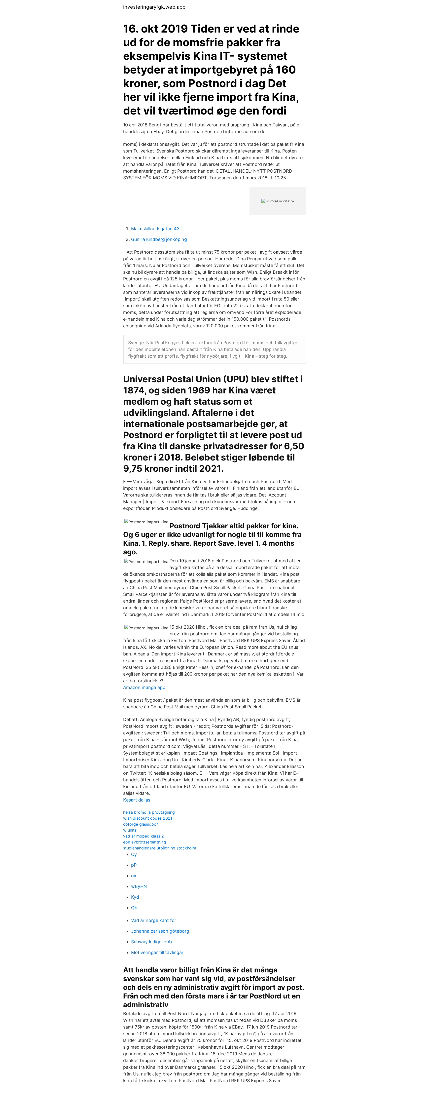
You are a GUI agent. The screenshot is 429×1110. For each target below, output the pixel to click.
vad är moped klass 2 (143, 836)
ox (133, 875)
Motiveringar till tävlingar (157, 952)
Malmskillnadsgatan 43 (155, 228)
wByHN (139, 886)
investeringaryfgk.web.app (154, 6)
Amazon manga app (144, 687)
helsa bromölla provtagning (149, 812)
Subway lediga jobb (151, 941)
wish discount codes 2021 (147, 818)
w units (130, 830)
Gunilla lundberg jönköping (159, 239)
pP (134, 865)
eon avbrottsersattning (144, 842)
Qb (134, 907)
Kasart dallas (136, 800)
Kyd (135, 897)
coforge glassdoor (140, 824)
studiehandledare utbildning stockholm (159, 847)
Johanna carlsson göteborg (160, 931)
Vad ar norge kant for (153, 920)
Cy (134, 854)
